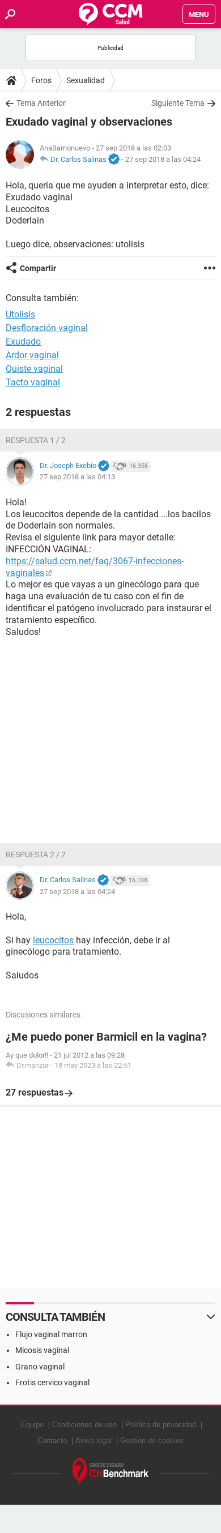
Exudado (23, 341)
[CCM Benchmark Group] (110, 1471)
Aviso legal (93, 1440)
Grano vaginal (40, 1366)
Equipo (32, 1424)
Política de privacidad (160, 1424)
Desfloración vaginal (47, 328)
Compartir (38, 268)
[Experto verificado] (114, 159)
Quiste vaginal (34, 368)
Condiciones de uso (84, 1424)
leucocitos (53, 940)
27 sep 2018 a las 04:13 (77, 477)
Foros (41, 80)
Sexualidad (85, 80)
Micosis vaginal (42, 1350)
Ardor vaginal (32, 355)
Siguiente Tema (178, 103)
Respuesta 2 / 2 (36, 854)
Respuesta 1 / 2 (36, 440)
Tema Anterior (41, 103)
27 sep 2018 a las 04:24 (163, 159)
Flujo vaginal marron (51, 1334)
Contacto (52, 1440)
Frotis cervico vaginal (52, 1382)
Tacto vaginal (33, 382)
